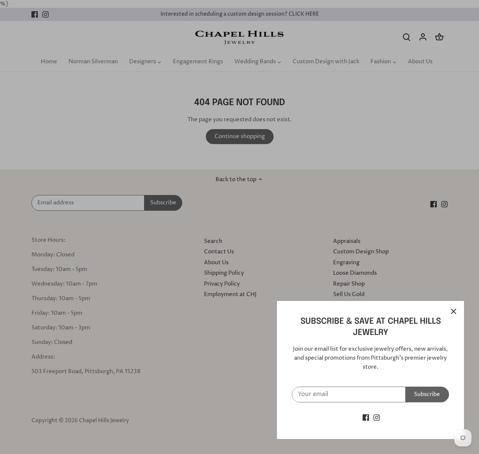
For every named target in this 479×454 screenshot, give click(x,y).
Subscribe (427, 394)
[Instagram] (376, 417)
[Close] (453, 311)
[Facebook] (366, 417)
